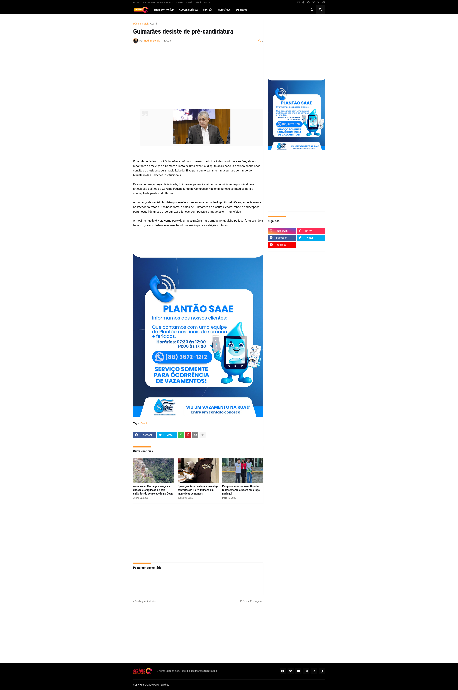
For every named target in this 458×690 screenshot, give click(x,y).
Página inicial (140, 23)
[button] (312, 9)
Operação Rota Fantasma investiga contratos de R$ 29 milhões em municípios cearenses (198, 490)
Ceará (189, 2)
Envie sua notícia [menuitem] (164, 9)
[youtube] (323, 2)
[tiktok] (303, 2)
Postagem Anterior (145, 601)
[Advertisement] (194, 76)
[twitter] (313, 2)
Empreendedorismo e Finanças (158, 2)
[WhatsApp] (181, 435)
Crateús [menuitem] (208, 9)
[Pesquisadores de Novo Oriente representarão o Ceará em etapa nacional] (242, 470)
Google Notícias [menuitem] (188, 9)
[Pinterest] (188, 435)
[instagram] (298, 2)
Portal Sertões (161, 684)
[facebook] (308, 2)
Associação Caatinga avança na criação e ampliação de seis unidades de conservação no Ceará (153, 490)
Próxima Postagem (251, 601)
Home (136, 2)
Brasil (207, 2)
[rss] (319, 2)
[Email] (195, 435)
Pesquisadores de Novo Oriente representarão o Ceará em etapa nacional (241, 490)
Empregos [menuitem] (241, 9)
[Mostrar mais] (202, 435)
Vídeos (179, 2)
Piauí (198, 2)
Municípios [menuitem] (224, 9)
